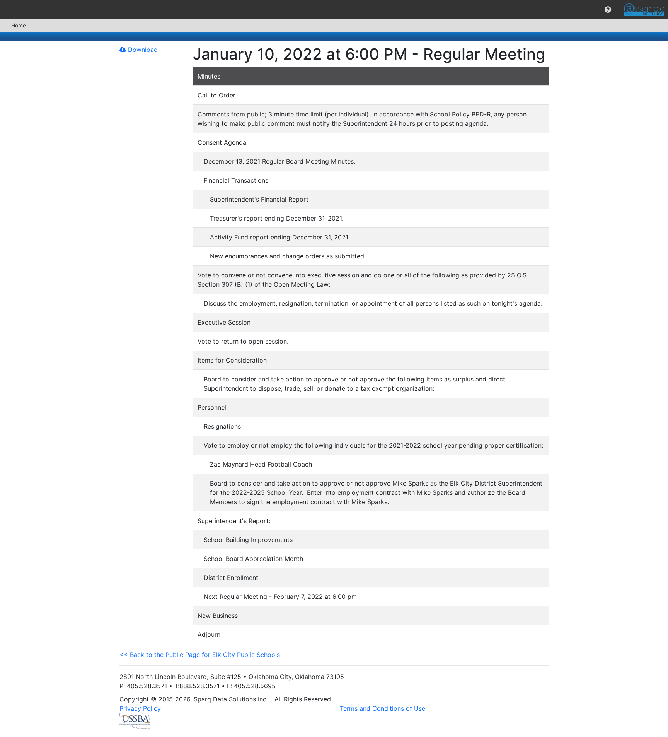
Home (18, 25)
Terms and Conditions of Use (382, 708)
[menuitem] (608, 9)
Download (142, 49)
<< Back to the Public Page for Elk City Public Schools (199, 654)
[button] (607, 10)
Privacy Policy (140, 708)
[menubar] (334, 9)
